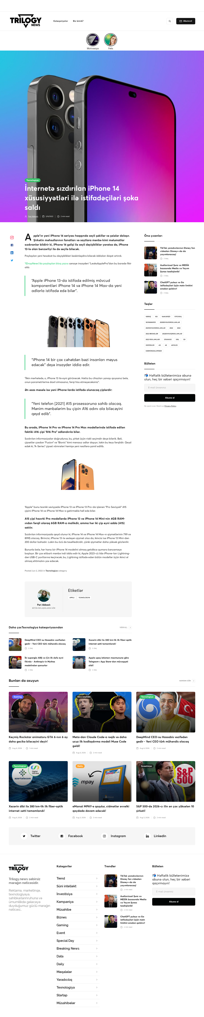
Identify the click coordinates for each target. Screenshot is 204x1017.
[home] (26, 21)
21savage (168, 339)
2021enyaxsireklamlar (155, 328)
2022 (171, 328)
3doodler (150, 345)
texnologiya (84, 597)
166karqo (166, 316)
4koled (174, 345)
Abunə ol (187, 21)
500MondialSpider (154, 351)
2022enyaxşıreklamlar (172, 334)
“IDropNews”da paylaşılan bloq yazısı (47, 263)
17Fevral (178, 316)
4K (166, 345)
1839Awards (151, 322)
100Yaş (148, 316)
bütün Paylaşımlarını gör (43, 608)
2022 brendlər (152, 334)
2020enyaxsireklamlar (170, 322)
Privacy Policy (170, 406)
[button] (60, 21)
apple (71, 597)
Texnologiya (32, 180)
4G (160, 345)
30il (177, 339)
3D (184, 339)
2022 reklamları (153, 339)
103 (156, 316)
